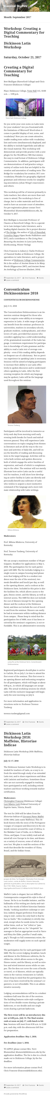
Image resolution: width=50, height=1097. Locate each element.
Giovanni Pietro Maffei (33, 816)
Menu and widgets (43, 8)
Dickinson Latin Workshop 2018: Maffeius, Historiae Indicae (20, 739)
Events (41, 278)
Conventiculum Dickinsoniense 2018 (21, 291)
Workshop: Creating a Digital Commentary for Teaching (24, 32)
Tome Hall (32, 91)
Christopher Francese (14, 801)
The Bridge (11, 232)
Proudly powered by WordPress (15, 1094)
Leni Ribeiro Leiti (12, 804)
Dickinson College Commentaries (29, 260)
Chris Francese (29, 278)
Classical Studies (15, 6)
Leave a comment (12, 280)
